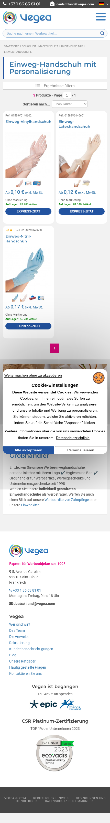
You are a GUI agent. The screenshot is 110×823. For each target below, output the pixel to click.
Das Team (17, 630)
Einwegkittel (30, 505)
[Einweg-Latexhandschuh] (82, 155)
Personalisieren (80, 450)
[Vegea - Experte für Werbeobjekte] (27, 23)
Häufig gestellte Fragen (27, 667)
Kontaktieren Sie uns (25, 673)
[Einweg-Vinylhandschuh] (28, 155)
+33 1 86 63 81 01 (26, 590)
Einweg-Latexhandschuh (74, 124)
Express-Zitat (28, 211)
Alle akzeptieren (28, 450)
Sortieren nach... (36, 104)
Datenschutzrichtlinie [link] (73, 438)
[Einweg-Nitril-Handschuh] (28, 270)
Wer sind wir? (19, 624)
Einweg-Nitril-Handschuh (18, 239)
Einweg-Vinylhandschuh (28, 121)
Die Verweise (19, 637)
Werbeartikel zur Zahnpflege (67, 500)
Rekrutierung (19, 643)
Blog (12, 655)
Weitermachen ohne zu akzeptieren (33, 375)
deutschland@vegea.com (75, 4)
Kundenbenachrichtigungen (31, 649)
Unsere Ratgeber (22, 661)
